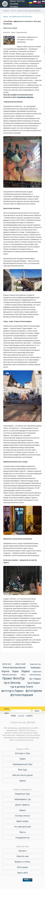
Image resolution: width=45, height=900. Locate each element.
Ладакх (25, 671)
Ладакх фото (37, 671)
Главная (6, 11)
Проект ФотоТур (13, 678)
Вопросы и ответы (22, 862)
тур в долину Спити (21, 686)
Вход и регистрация (35, 5)
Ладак (15, 671)
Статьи (13, 11)
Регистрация (22, 867)
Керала (5, 671)
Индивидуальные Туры (22, 764)
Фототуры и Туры (22, 753)
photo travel (20, 664)
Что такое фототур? (22, 827)
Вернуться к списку (10, 28)
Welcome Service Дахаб (22, 775)
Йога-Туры (22, 770)
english (29, 715)
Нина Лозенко (35, 675)
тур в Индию (33, 683)
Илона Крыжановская (14, 667)
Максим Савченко (9, 675)
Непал (23, 675)
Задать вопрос (22, 821)
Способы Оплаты (22, 816)
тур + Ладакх (35, 679)
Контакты (22, 851)
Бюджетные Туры (35, 664)
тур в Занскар (11, 682)
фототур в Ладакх (12, 690)
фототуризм (34, 690)
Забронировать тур (22, 799)
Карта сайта (22, 873)
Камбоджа (35, 668)
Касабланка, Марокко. (25, 97)
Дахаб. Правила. (22, 805)
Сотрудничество (22, 838)
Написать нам (22, 856)
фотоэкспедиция (21, 695)
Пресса (22, 832)
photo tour (6, 664)
